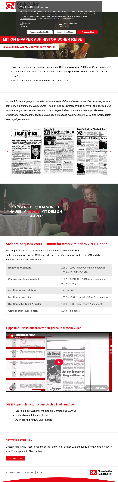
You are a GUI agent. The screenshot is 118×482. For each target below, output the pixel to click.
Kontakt (40, 472)
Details (22, 27)
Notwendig (27, 23)
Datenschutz (29, 472)
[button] (7, 150)
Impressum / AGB (13, 472)
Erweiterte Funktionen (70, 23)
